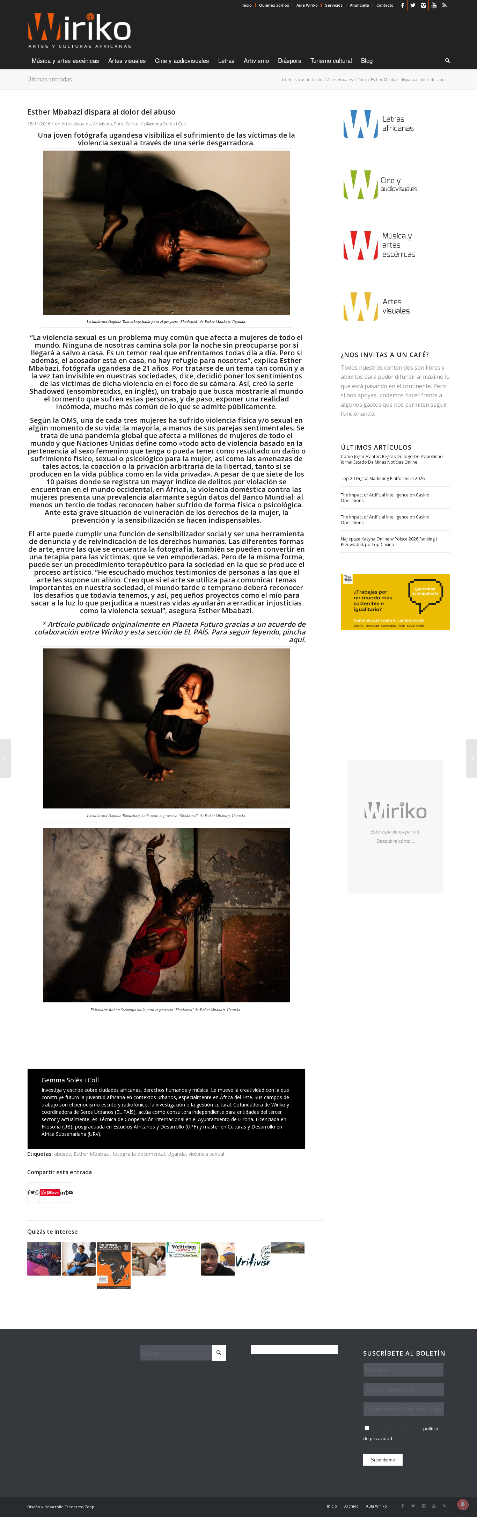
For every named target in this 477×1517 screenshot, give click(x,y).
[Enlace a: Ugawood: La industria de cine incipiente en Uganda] (287, 1248)
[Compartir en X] (32, 1192)
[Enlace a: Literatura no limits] (44, 1259)
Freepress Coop (79, 1506)
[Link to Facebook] (402, 5)
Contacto (385, 5)
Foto (118, 124)
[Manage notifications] (462, 1504)
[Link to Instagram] (423, 5)
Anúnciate (359, 5)
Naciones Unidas (105, 443)
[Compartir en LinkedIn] (62, 1192)
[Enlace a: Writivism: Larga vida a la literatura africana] (253, 1259)
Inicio (247, 5)
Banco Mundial (267, 497)
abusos (62, 1154)
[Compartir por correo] (70, 1192)
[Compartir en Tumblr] (66, 1192)
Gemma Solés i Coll (166, 124)
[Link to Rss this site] (444, 5)
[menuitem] (247, 5)
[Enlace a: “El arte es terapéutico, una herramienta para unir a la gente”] (218, 1259)
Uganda (177, 1154)
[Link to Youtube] (434, 5)
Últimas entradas (49, 79)
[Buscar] (445, 60)
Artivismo (102, 124)
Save (54, 1192)
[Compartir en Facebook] (29, 1192)
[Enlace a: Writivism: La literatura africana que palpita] (183, 1250)
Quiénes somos (274, 5)
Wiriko (132, 124)
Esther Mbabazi (92, 1154)
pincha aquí (293, 635)
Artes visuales (76, 124)
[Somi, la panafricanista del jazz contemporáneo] (471, 758)
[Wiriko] (79, 31)
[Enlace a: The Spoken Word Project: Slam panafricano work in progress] (114, 1265)
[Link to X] (413, 5)
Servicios (334, 5)
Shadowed (47, 391)
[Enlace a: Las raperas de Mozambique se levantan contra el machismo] (149, 1259)
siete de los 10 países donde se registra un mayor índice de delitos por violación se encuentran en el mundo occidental (167, 481)
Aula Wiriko (307, 5)
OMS (69, 420)
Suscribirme (383, 1459)
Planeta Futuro (197, 624)
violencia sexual (206, 1154)
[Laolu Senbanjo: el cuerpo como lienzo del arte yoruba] (5, 758)
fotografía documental (138, 1154)
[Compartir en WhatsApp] (37, 1192)
